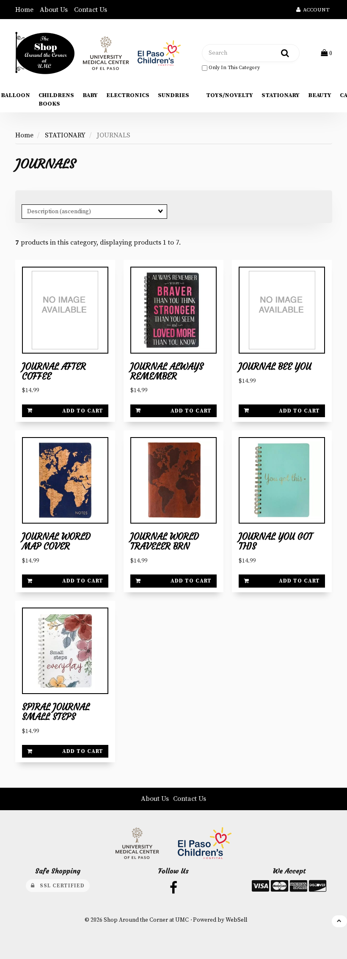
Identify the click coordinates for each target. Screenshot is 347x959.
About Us (54, 10)
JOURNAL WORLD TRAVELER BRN (164, 541)
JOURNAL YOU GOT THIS (276, 541)
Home (24, 10)
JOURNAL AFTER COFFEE (54, 371)
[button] (326, 53)
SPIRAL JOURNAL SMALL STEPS (56, 712)
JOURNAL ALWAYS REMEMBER (167, 371)
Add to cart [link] (82, 410)
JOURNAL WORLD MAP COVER (56, 541)
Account (315, 9)
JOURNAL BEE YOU (275, 366)
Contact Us (90, 10)
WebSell (236, 920)
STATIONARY (65, 135)
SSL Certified (60, 885)
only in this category (233, 67)
